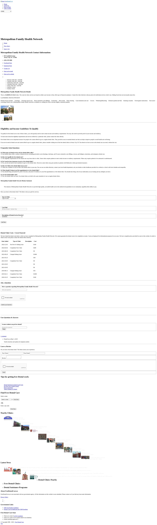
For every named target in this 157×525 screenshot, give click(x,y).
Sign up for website (9, 74)
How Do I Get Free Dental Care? (30, 469)
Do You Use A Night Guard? (11, 386)
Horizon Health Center (19, 416)
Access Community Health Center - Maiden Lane (60, 434)
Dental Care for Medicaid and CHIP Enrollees (16, 509)
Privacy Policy (4, 497)
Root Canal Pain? (8, 387)
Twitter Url (7, 68)
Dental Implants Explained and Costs (13, 385)
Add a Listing (7, 8)
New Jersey (7, 46)
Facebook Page (8, 63)
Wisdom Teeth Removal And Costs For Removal (26, 466)
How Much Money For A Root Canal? (40, 472)
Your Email (27, 353)
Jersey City (7, 49)
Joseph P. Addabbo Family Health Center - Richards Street (80, 443)
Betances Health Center (87, 451)
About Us (6, 5)
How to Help (7, 7)
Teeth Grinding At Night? (10, 389)
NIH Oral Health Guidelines (11, 507)
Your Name (5, 353)
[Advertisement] (78, 24)
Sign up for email (8, 71)
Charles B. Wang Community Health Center (67, 438)
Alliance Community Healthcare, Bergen (32, 421)
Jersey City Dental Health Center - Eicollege (50, 429)
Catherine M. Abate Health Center (82, 447)
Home (5, 4)
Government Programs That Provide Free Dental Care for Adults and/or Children (61, 475)
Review (4, 358)
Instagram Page (8, 65)
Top (2, 523)
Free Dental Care (19, 522)
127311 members (18, 516)
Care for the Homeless (96, 456)
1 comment (3, 336)
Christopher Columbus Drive (38, 425)
